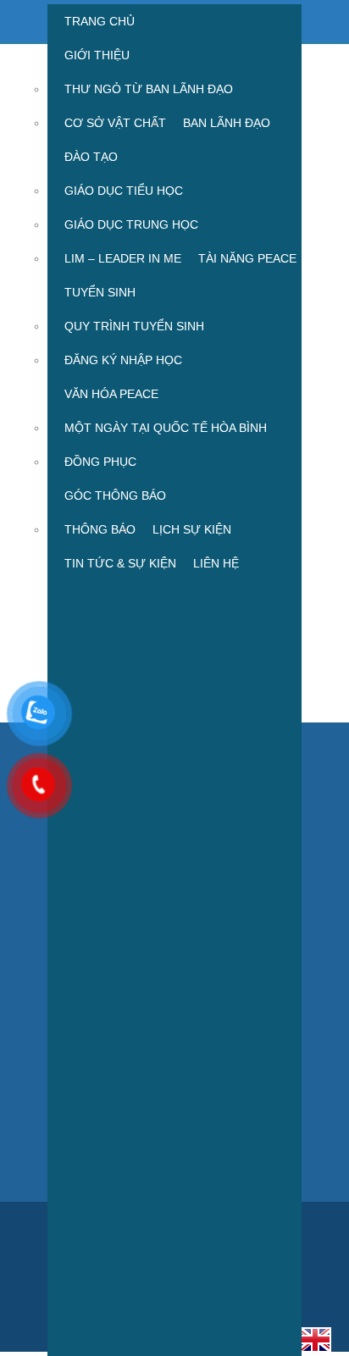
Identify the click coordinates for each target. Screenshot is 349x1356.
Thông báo (100, 529)
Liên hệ (216, 563)
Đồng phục (100, 461)
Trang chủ (99, 21)
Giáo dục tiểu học (123, 190)
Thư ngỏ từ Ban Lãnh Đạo (148, 89)
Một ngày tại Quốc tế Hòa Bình (165, 427)
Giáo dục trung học (131, 224)
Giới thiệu (97, 55)
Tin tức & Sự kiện (120, 563)
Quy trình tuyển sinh (134, 326)
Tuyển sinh (100, 292)
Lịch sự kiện (191, 529)
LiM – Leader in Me (122, 258)
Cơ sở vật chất (115, 123)
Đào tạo (91, 156)
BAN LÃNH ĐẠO (226, 123)
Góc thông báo (115, 495)
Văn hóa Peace (111, 394)
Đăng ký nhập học (123, 360)
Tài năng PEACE (247, 258)
